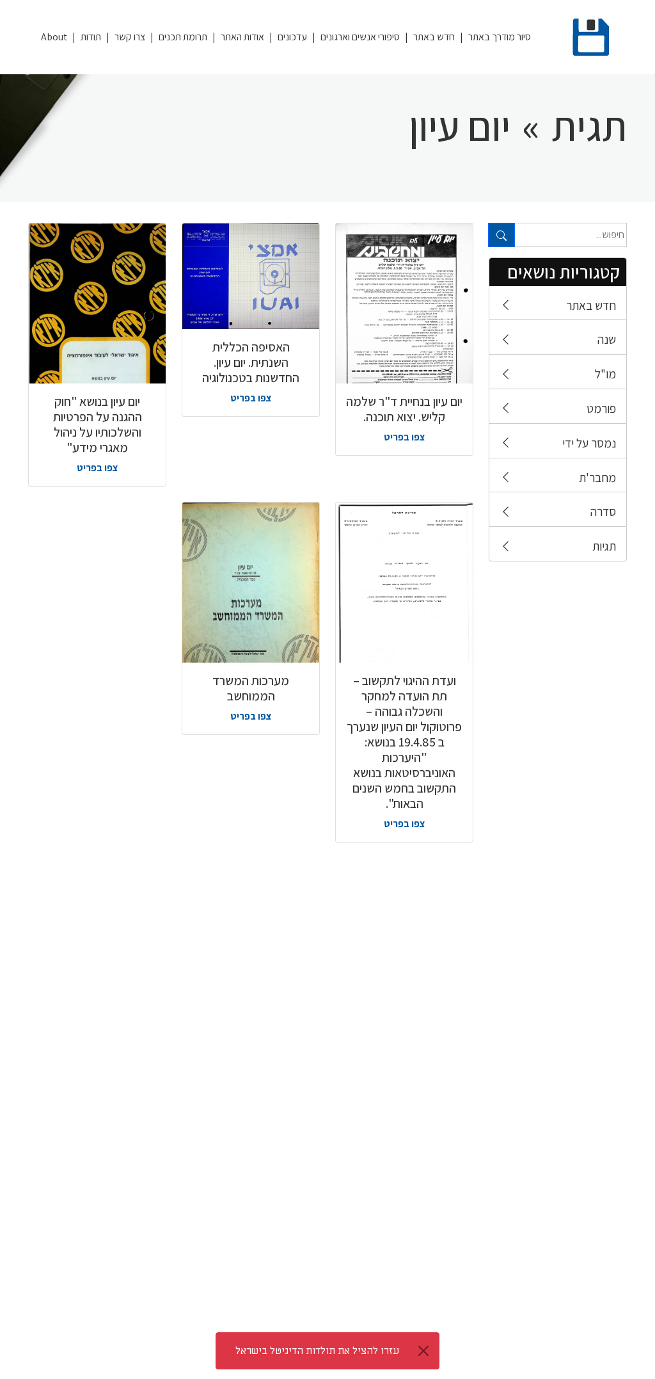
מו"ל (605, 374)
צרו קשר (129, 37)
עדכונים (292, 37)
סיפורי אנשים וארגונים (360, 37)
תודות (91, 37)
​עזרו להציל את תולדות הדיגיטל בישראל (317, 1351)
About (54, 37)
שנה (606, 339)
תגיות (604, 546)
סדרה (603, 511)
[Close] (423, 1351)
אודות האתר (242, 37)
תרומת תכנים (183, 37)
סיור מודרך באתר (499, 37)
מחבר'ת (597, 477)
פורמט (601, 408)
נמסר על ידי (589, 443)
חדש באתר (434, 37)
